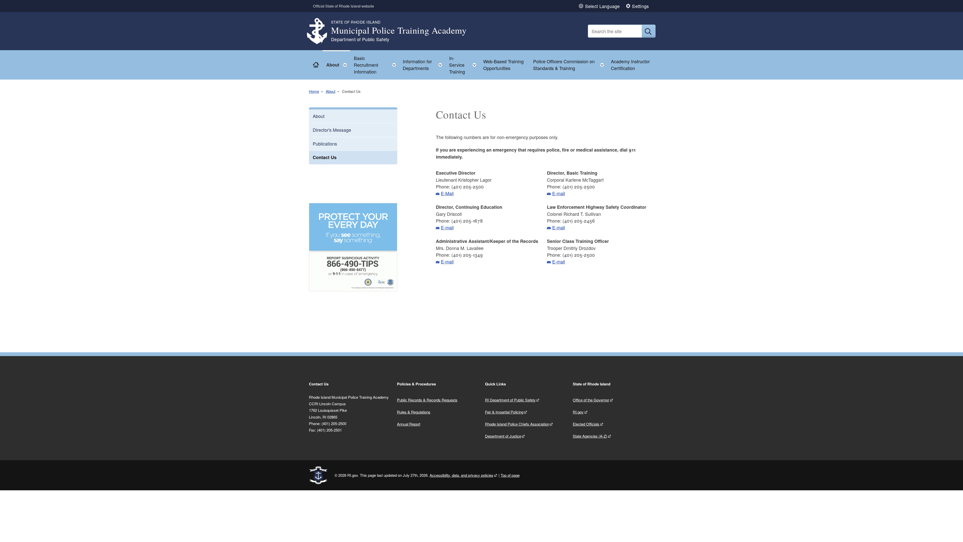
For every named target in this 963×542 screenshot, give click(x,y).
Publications (325, 143)
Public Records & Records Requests (427, 399)
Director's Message (332, 129)
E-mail (447, 227)
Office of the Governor (591, 399)
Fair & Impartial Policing (504, 412)
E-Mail (447, 193)
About (330, 91)
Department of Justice (503, 436)
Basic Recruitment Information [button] (376, 65)
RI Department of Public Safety (510, 399)
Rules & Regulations (413, 412)
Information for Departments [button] (424, 64)
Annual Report (408, 424)
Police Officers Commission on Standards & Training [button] (570, 64)
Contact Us (325, 157)
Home (314, 91)
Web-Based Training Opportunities (503, 64)
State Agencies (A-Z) (590, 436)
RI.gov (578, 412)
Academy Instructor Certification (630, 64)
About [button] (338, 63)
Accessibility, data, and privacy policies (461, 475)
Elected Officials (586, 424)
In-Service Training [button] (464, 65)
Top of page (510, 475)
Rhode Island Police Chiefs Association (517, 424)
